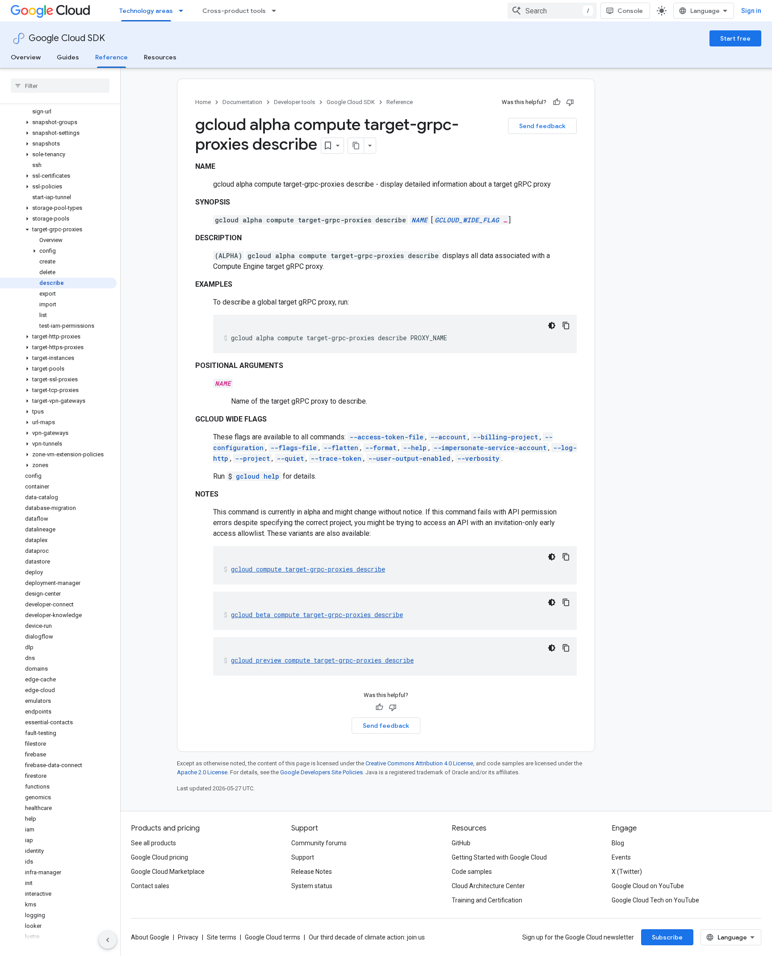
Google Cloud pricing (159, 857)
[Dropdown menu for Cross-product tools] (276, 10)
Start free (735, 38)
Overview (26, 57)
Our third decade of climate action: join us (367, 937)
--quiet (290, 458)
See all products (153, 843)
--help (415, 447)
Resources (160, 57)
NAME (419, 220)
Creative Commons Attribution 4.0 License (419, 763)
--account (448, 437)
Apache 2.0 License (202, 772)
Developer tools (294, 102)
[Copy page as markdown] (356, 145)
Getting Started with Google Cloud (499, 857)
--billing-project (505, 437)
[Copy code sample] (566, 325)
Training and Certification (487, 900)
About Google (150, 937)
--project (252, 458)
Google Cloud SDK (67, 38)
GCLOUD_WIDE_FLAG (467, 220)
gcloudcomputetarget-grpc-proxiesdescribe (308, 569)
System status (311, 885)
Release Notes (311, 871)
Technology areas (146, 11)
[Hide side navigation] (108, 940)
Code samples (472, 871)
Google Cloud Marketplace (168, 871)
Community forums (319, 843)
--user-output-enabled (409, 458)
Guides (68, 57)
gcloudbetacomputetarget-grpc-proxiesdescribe (317, 614)
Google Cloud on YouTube (648, 885)
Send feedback (542, 126)
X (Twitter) (627, 871)
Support (302, 857)
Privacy (188, 937)
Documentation (242, 102)
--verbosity (478, 458)
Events (621, 857)
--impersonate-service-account (489, 447)
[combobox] (552, 11)
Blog (618, 843)
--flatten (340, 447)
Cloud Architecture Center (488, 885)
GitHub (461, 843)
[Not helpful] (570, 102)
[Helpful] (556, 102)
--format (380, 447)
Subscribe (667, 937)
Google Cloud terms (272, 937)
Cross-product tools (234, 11)
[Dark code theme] (552, 325)
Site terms (221, 937)
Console (630, 11)
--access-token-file (386, 437)
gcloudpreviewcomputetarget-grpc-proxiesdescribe (322, 660)
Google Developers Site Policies (321, 772)
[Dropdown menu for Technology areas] (183, 10)
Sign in (751, 10)
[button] (58, 122)
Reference (111, 57)
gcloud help (257, 476)
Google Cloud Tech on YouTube (655, 900)
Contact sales (150, 885)
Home (203, 102)
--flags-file (293, 447)
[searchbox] (60, 86)
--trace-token (335, 458)
